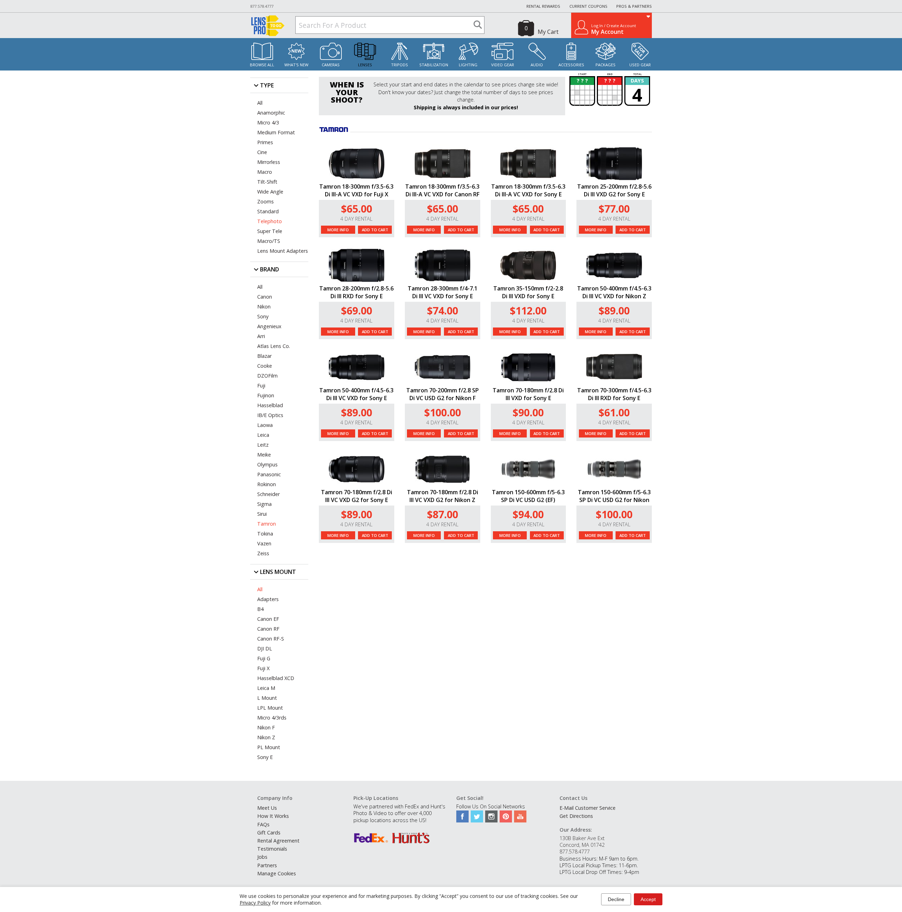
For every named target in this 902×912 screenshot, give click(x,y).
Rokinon (266, 484)
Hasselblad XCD (275, 678)
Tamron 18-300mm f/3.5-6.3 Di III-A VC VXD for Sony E (528, 190)
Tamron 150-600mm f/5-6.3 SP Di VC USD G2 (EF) (528, 496)
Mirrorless (268, 162)
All (259, 102)
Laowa (265, 425)
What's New (296, 64)
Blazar (264, 356)
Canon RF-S (270, 638)
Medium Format (276, 132)
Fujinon (265, 395)
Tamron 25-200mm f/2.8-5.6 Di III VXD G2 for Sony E (614, 190)
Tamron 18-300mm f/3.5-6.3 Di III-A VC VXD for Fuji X (356, 190)
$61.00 (614, 412)
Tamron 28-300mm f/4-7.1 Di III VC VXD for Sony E (442, 292)
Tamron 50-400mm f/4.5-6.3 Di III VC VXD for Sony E (356, 394)
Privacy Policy (255, 902)
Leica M (266, 688)
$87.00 (442, 514)
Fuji (261, 385)
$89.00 (614, 310)
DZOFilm (267, 375)
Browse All (262, 64)
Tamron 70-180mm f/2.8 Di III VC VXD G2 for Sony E (356, 496)
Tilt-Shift (267, 181)
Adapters (268, 599)
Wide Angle (270, 191)
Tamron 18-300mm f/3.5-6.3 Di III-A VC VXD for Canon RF (442, 190)
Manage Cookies (276, 873)
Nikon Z (266, 737)
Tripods (399, 64)
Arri (261, 336)
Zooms (265, 201)
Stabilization (433, 64)
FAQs (263, 824)
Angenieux (269, 326)
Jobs (262, 856)
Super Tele (269, 231)
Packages (605, 64)
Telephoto (269, 221)
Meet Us (267, 807)
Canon (264, 296)
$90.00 (528, 412)
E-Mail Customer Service (588, 807)
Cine (262, 152)
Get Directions (576, 816)
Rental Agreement (278, 840)
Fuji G (263, 658)
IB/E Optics (270, 415)
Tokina (265, 533)
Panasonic (269, 474)
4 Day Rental (356, 218)
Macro (264, 172)
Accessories (571, 64)
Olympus (267, 464)
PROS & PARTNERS (634, 6)
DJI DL (264, 648)
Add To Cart (375, 229)
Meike (264, 454)
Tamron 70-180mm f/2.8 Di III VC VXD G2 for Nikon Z (442, 496)
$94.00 (528, 514)
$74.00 (442, 310)
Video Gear (502, 64)
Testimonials (272, 848)
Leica (263, 434)
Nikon (264, 306)
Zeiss (263, 553)
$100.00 (442, 412)
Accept (648, 899)
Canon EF (268, 619)
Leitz (262, 444)
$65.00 (356, 208)
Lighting (468, 64)
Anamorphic (271, 112)
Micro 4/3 (268, 122)
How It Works (273, 816)
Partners (267, 865)
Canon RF (268, 628)
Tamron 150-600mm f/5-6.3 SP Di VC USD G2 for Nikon (614, 496)
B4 (260, 609)
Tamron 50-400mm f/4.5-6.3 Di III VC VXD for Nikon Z (614, 292)
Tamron (266, 523)
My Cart (548, 32)
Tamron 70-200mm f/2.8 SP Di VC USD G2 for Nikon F (442, 394)
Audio (537, 64)
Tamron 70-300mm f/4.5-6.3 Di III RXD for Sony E (614, 394)
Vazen (264, 543)
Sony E (265, 757)
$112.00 (528, 310)
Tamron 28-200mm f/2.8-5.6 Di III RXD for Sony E (356, 292)
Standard (268, 211)
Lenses (365, 64)
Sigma (264, 504)
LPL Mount (270, 707)
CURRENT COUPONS (588, 6)
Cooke (264, 365)
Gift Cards (268, 832)
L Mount (267, 697)
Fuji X (263, 668)
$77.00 (614, 208)
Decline (616, 899)
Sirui (262, 513)
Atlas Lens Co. (273, 346)
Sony (262, 316)
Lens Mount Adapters (282, 250)
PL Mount (268, 747)
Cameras (331, 64)
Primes (265, 142)
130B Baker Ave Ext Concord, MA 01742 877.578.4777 (582, 845)
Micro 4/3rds (271, 717)
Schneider (268, 494)
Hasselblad (270, 405)
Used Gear (640, 64)
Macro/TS (268, 241)
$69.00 (356, 310)
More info (338, 229)
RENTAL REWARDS (543, 6)
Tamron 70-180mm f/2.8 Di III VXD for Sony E (528, 394)
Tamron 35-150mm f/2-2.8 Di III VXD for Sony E (528, 292)
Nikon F (266, 727)
